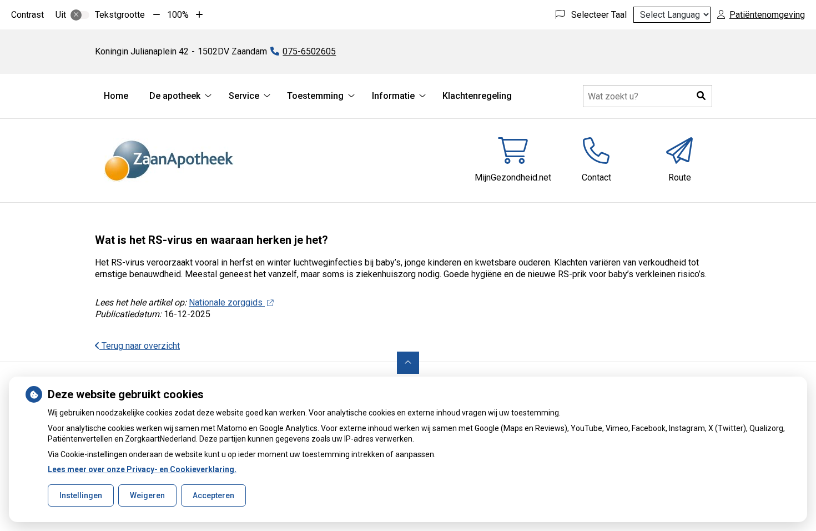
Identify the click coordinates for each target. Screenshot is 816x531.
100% (178, 14)
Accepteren (213, 495)
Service (244, 96)
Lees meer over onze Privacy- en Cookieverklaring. (142, 469)
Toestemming (315, 96)
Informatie (393, 96)
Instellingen (80, 495)
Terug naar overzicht (139, 345)
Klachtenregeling (477, 96)
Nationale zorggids (227, 302)
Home (116, 96)
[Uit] (79, 15)
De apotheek (174, 96)
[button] (701, 96)
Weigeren (147, 495)
